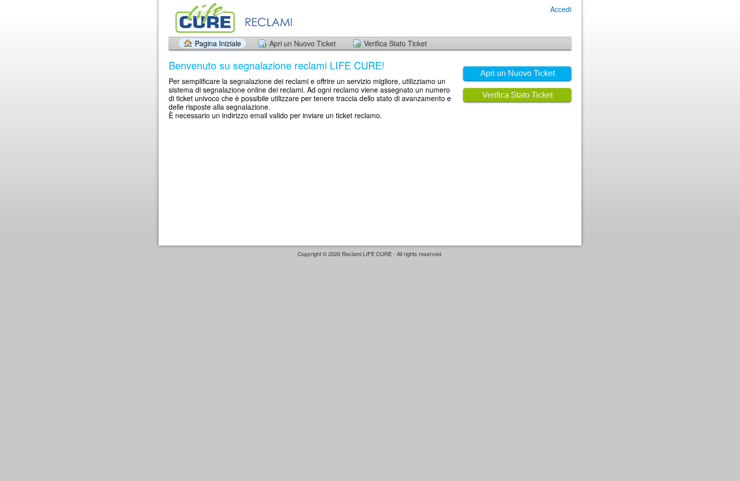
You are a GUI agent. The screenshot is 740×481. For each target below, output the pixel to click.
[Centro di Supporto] (248, 18)
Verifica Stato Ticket (395, 43)
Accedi (560, 9)
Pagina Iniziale (218, 43)
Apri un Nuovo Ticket (302, 43)
